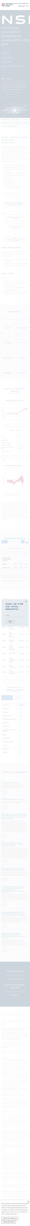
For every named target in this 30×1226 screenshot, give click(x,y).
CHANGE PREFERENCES (9, 1222)
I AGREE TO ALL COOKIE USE (10, 1218)
